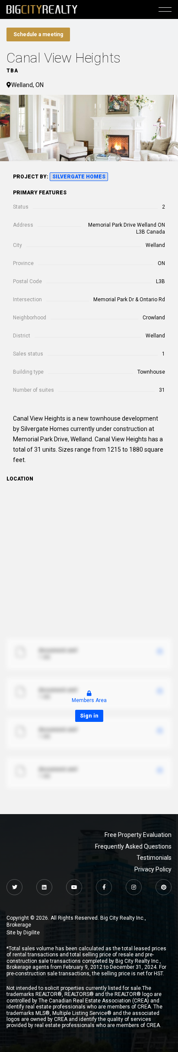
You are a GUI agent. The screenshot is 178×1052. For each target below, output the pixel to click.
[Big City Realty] (41, 9)
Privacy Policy (153, 869)
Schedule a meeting (38, 34)
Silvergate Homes (78, 177)
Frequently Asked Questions (133, 846)
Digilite (31, 933)
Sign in (89, 716)
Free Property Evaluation (138, 834)
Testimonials (154, 857)
